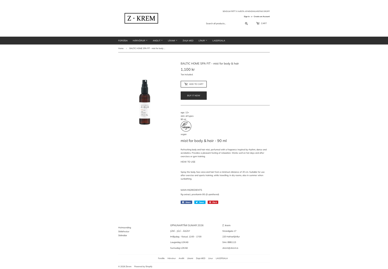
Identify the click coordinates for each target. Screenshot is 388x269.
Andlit (157, 40)
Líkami (172, 40)
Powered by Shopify (143, 266)
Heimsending (124, 227)
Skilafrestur (123, 231)
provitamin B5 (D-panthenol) (205, 194)
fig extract (186, 194)
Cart (263, 23)
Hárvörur (139, 40)
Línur (202, 40)
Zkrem (128, 266)
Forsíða (123, 40)
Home (121, 48)
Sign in (247, 16)
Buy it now (193, 95)
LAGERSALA (218, 40)
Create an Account (262, 16)
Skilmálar (122, 235)
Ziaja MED (188, 40)
